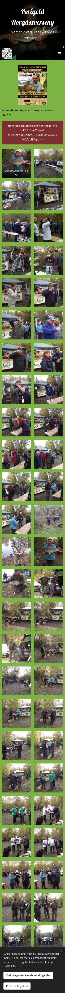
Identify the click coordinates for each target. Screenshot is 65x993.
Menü (59, 53)
